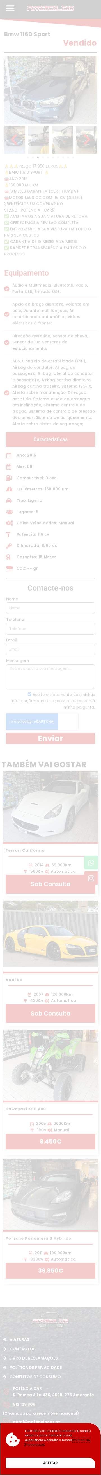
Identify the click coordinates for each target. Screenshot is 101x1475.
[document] (50, 737)
